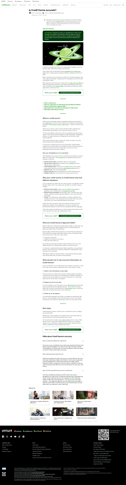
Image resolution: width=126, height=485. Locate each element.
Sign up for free (117, 5)
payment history (71, 379)
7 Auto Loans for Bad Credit (100, 457)
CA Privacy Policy (67, 447)
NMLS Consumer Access (40, 471)
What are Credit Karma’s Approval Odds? (55, 106)
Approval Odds (59, 86)
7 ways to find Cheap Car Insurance (102, 455)
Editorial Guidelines (37, 453)
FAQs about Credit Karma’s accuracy (53, 109)
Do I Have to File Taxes (99, 449)
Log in (111, 5)
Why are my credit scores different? (84, 402)
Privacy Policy (66, 445)
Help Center (35, 445)
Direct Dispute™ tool (70, 288)
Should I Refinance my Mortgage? (101, 462)
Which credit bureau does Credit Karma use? (53, 354)
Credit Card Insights (98, 445)
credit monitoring (66, 320)
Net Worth (46, 5)
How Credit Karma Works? (39, 447)
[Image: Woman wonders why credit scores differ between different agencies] (86, 395)
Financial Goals (97, 447)
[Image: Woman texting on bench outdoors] (39, 395)
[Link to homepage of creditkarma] (18, 1)
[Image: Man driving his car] (63, 411)
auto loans (79, 206)
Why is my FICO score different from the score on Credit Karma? (57, 370)
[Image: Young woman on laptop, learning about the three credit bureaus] (86, 411)
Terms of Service (67, 449)
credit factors (62, 157)
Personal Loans (22, 5)
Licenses (33, 471)
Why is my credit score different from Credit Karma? (54, 341)
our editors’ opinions (60, 21)
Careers (4, 447)
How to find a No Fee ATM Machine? (102, 459)
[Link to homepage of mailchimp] (35, 1)
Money (39, 5)
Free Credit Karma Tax (55, 5)
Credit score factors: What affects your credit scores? (62, 402)
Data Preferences (67, 451)
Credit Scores (65, 5)
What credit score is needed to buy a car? (63, 418)
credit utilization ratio (68, 168)
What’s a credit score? (50, 103)
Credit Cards (14, 5)
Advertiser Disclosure (48, 28)
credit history (72, 163)
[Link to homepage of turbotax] (10, 1)
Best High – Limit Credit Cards (100, 453)
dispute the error (72, 285)
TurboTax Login (36, 455)
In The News (5, 449)
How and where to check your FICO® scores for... (38, 418)
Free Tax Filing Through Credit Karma (42, 449)
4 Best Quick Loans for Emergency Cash (103, 451)
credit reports (48, 123)
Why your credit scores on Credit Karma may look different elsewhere (62, 104)
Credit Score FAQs (98, 464)
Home (34, 5)
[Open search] (123, 5)
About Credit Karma (7, 445)
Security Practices (37, 451)
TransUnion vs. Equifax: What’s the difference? (39, 402)
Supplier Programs (6, 451)
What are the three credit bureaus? (86, 418)
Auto (30, 5)
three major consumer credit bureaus (60, 124)
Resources (73, 5)
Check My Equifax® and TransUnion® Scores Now (70, 92)
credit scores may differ (75, 83)
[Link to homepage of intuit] (3, 1)
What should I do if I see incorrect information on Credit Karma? (61, 108)
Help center (106, 5)
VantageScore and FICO (69, 191)
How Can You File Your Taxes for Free (42, 457)
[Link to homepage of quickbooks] (27, 1)
